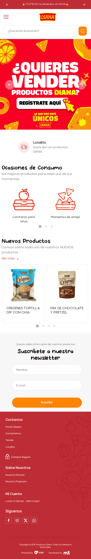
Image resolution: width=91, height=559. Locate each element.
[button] (41, 127)
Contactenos (13, 433)
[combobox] (45, 31)
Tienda (9, 440)
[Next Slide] (84, 4)
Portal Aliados (14, 427)
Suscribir (47, 402)
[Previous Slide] (7, 4)
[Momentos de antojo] (65, 200)
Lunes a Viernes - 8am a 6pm (23, 501)
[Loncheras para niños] (23, 200)
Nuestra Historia (15, 475)
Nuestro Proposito (16, 481)
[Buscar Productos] (83, 31)
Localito (10, 447)
